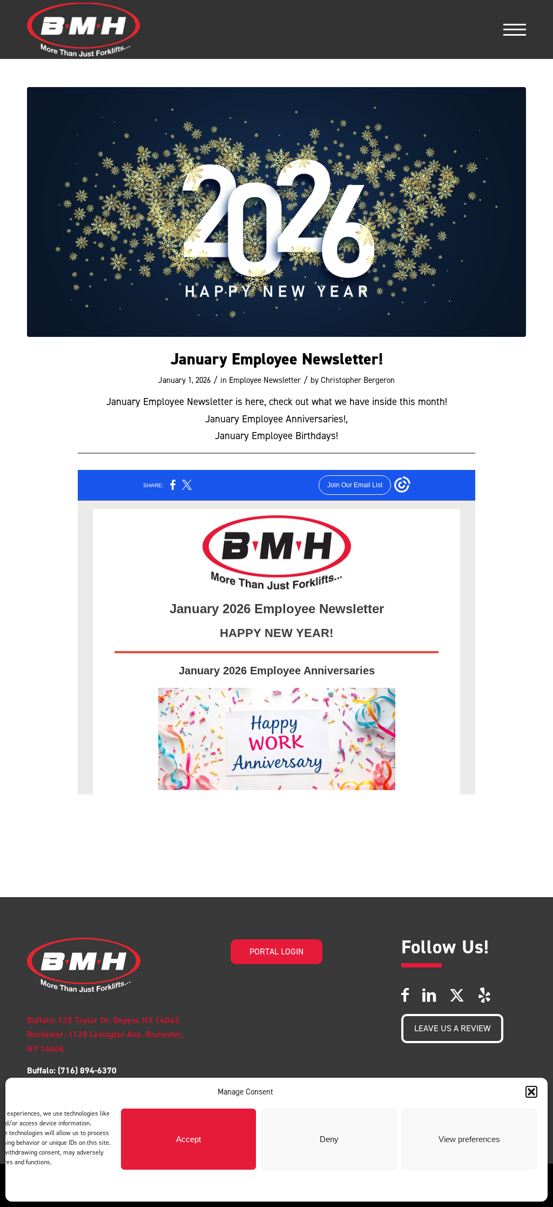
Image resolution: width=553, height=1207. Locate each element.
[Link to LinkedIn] (429, 995)
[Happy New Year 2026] (276, 212)
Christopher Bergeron (358, 380)
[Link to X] (456, 995)
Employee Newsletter (265, 380)
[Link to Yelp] (484, 995)
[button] (531, 1091)
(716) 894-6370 (86, 1070)
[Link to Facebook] (405, 995)
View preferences (469, 1139)
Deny (329, 1139)
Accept (188, 1139)
